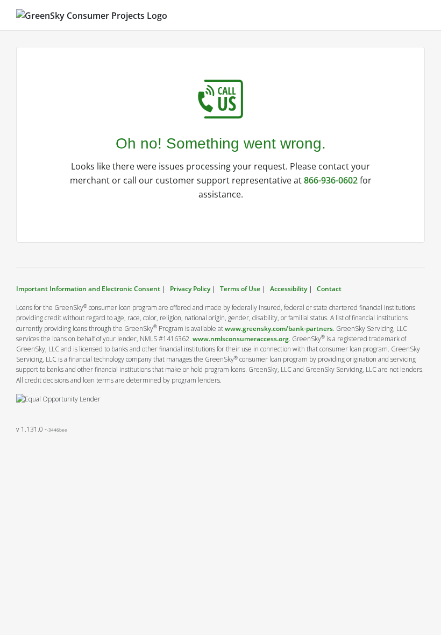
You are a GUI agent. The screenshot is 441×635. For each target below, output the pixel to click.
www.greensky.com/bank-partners (279, 328)
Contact (329, 288)
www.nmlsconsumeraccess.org (241, 338)
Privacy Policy (190, 288)
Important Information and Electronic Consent (89, 288)
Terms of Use (240, 288)
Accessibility (288, 288)
